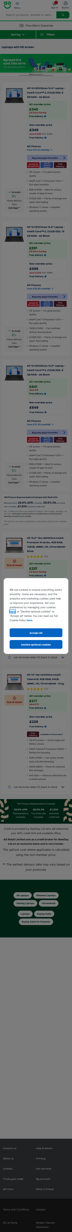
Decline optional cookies (36, 644)
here (12, 611)
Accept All (36, 632)
